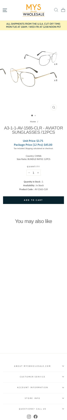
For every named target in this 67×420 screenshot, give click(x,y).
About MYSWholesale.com (32, 366)
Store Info (32, 398)
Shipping (29, 148)
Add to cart (15, 288)
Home (33, 121)
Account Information (32, 387)
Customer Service (32, 377)
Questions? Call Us (32, 409)
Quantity (33, 166)
